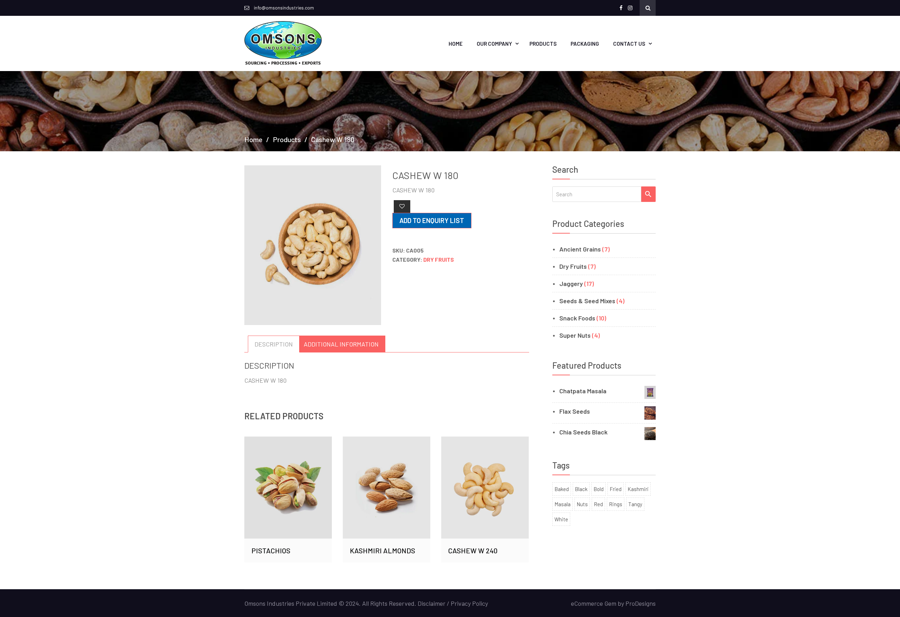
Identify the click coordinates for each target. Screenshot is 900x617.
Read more (288, 461)
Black (581, 489)
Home (456, 43)
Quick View (288, 495)
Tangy (635, 504)
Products (543, 43)
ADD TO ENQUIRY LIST (431, 220)
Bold (598, 489)
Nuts (582, 504)
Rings (615, 504)
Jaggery (571, 283)
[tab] (274, 344)
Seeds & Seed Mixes (587, 301)
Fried (616, 489)
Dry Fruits (438, 259)
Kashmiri (638, 489)
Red (598, 504)
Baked (561, 489)
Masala (562, 504)
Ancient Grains (580, 249)
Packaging (585, 43)
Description (274, 344)
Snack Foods (577, 318)
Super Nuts (575, 335)
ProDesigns (640, 603)
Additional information (341, 344)
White (561, 519)
